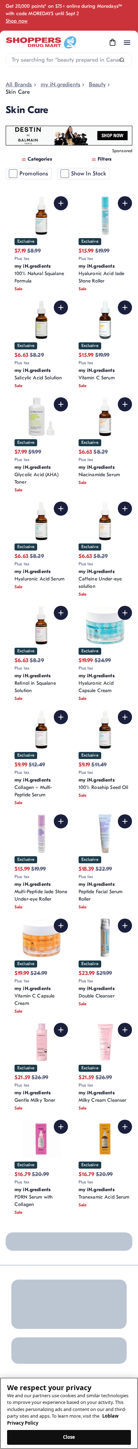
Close (69, 1437)
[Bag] (112, 42)
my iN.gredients (60, 84)
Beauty (97, 84)
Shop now (17, 21)
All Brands (19, 84)
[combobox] (69, 60)
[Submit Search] (122, 60)
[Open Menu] (127, 42)
